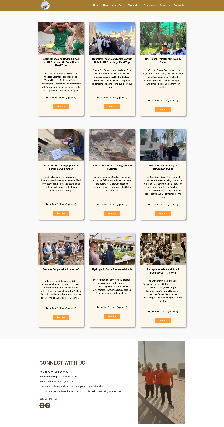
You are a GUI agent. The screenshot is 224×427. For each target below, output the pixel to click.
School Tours (118, 5)
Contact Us (179, 5)
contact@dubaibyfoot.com (60, 381)
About (105, 5)
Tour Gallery (134, 5)
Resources (165, 5)
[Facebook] (42, 405)
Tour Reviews (150, 5)
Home (96, 5)
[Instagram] (47, 405)
